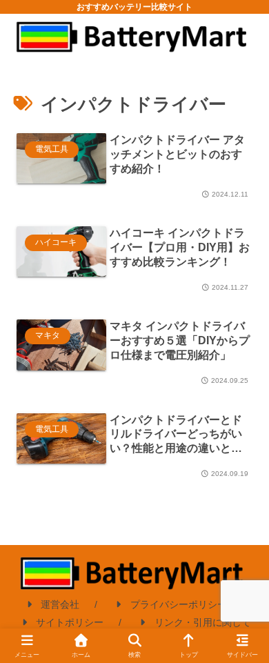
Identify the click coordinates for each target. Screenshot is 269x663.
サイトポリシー (69, 622)
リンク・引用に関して (203, 622)
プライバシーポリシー (178, 604)
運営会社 (60, 604)
